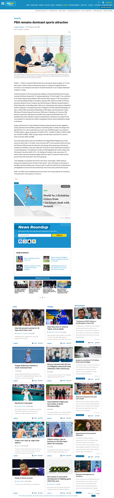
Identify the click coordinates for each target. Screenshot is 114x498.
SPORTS (65, 5)
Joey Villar (18, 446)
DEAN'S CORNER (107, 10)
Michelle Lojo (52, 484)
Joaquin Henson (19, 27)
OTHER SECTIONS (107, 5)
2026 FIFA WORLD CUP (41, 10)
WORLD (53, 5)
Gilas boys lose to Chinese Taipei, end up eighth (57, 328)
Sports (17, 18)
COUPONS (98, 5)
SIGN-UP (59, 235)
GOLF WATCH (62, 10)
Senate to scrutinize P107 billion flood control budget (87, 361)
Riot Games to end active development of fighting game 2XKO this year (59, 479)
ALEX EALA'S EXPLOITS (73, 10)
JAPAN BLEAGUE (97, 10)
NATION (47, 5)
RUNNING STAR (53, 10)
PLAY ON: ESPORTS (86, 10)
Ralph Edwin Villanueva (54, 332)
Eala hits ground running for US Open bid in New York (27, 329)
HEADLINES (34, 5)
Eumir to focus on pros (24, 478)
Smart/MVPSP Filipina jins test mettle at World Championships (57, 404)
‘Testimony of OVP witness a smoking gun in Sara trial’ (86, 322)
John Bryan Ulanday (21, 406)
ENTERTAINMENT (74, 5)
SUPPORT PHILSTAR (106, 7)
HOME (28, 5)
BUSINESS (59, 5)
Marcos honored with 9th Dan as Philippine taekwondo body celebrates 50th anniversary (59, 366)
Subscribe (109, 2)
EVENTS (90, 5)
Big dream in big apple (24, 403)
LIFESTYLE (84, 5)
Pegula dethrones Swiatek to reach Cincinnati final (26, 367)
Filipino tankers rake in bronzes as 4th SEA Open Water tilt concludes (57, 441)
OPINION (41, 5)
